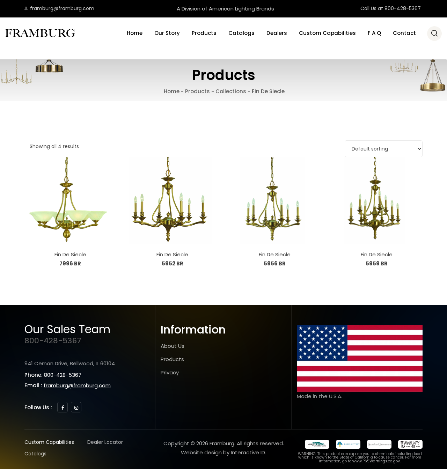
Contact (404, 33)
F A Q (374, 33)
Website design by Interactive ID (223, 452)
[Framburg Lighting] (40, 33)
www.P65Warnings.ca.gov (376, 461)
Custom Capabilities (327, 33)
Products (204, 33)
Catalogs (241, 33)
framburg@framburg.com (62, 8)
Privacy (170, 372)
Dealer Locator (105, 442)
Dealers (276, 33)
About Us (172, 346)
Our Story (167, 33)
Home (134, 33)
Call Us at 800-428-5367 (390, 8)
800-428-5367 (52, 340)
